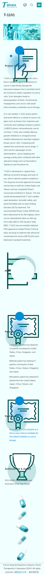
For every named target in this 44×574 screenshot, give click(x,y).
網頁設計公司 (21, 572)
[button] (39, 5)
